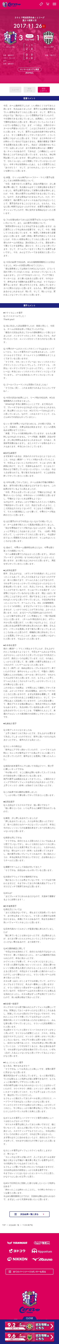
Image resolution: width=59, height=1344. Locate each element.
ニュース (15, 89)
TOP (4, 1225)
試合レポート (43, 89)
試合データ (29, 89)
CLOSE (29, 1318)
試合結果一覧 (14, 1225)
